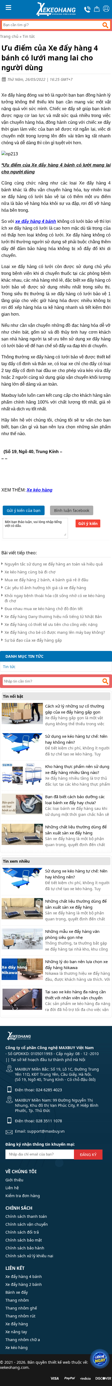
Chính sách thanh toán (26, 1216)
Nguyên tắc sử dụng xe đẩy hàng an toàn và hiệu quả (54, 564)
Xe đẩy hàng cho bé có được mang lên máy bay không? (55, 632)
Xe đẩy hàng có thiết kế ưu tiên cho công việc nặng (51, 624)
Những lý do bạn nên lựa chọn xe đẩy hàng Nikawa (76, 964)
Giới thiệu (14, 1179)
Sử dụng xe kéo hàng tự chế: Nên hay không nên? (76, 739)
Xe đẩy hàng (16, 1323)
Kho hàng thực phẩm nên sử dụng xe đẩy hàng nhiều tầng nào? (77, 769)
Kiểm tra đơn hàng (22, 1195)
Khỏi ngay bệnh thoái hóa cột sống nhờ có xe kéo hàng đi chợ (55, 598)
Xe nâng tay (16, 1331)
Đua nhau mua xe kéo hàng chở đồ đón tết (44, 608)
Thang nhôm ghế (21, 1308)
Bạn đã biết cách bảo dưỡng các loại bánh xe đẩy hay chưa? (75, 799)
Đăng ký (88, 1154)
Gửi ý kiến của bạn (24, 510)
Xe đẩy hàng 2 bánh (23, 1284)
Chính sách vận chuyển (26, 1224)
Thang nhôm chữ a (22, 1339)
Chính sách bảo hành (24, 1247)
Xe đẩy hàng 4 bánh (23, 1276)
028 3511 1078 (49, 1120)
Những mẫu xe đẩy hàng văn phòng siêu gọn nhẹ (72, 934)
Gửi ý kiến (88, 523)
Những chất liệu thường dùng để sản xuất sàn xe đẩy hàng (76, 829)
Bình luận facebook (71, 510)
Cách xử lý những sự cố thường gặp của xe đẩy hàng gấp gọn (74, 709)
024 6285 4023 (49, 1089)
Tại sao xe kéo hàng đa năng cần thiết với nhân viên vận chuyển (75, 994)
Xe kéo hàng (16, 1347)
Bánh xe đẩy (16, 1292)
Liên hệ (12, 1187)
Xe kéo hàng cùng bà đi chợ (30, 571)
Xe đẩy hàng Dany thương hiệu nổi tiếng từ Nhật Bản (53, 616)
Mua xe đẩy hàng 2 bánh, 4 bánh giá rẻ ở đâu (46, 579)
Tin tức (29, 36)
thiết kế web (59, 1362)
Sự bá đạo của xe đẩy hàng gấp (33, 640)
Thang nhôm (17, 1300)
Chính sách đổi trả (22, 1232)
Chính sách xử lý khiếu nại (29, 1255)
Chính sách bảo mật (23, 1240)
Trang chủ (9, 36)
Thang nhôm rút (20, 1316)
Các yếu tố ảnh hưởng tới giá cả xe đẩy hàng (45, 587)
